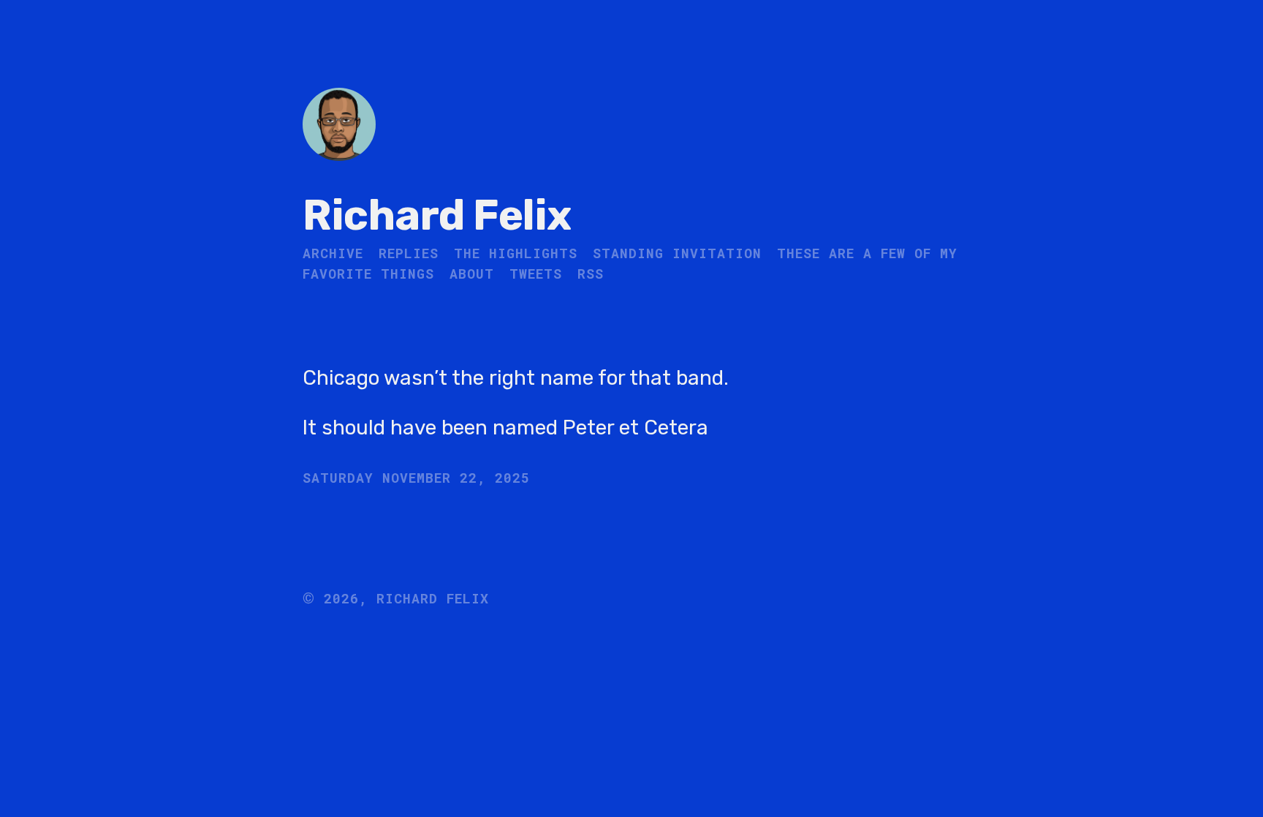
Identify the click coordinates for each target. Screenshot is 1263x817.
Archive (333, 253)
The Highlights (515, 253)
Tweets (535, 273)
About (472, 273)
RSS (590, 273)
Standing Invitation (677, 253)
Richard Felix (437, 215)
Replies (409, 253)
